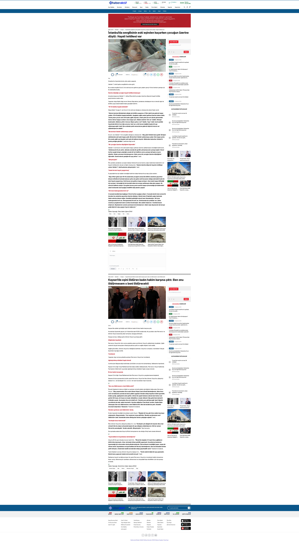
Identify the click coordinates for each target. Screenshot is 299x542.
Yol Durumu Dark (112, 522)
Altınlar (149, 520)
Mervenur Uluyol (130, 468)
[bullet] (129, 269)
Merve (123, 468)
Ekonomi (134, 7)
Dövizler (149, 522)
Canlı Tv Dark (124, 520)
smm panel (123, 529)
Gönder (113, 268)
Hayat (159, 11)
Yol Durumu (176, 513)
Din (150, 11)
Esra (110, 213)
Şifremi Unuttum (171, 524)
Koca (128, 213)
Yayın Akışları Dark (125, 522)
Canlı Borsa (136, 520)
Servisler (119, 7)
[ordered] (127, 269)
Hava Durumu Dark (113, 520)
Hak (118, 468)
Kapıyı (119, 213)
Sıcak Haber (160, 529)
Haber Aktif (110, 29)
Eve (114, 213)
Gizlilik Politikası (143, 540)
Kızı (123, 213)
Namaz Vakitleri (119, 513)
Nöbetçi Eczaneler (125, 524)
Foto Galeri (154, 7)
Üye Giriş (169, 520)
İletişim (138, 540)
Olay (137, 468)
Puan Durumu (149, 513)
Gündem (127, 7)
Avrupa (140, 11)
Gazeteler (177, 7)
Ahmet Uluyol (112, 468)
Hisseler (158, 513)
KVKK (153, 540)
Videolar (162, 7)
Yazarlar (170, 7)
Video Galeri (160, 522)
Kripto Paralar (186, 513)
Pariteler (167, 513)
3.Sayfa (134, 11)
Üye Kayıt (169, 522)
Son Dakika (111, 7)
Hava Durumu (139, 513)
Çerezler (150, 540)
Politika (164, 11)
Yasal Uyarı (166, 540)
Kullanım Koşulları (159, 540)
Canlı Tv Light (111, 524)
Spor (141, 7)
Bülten (145, 11)
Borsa (110, 513)
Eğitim (154, 11)
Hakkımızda (133, 540)
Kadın (147, 7)
